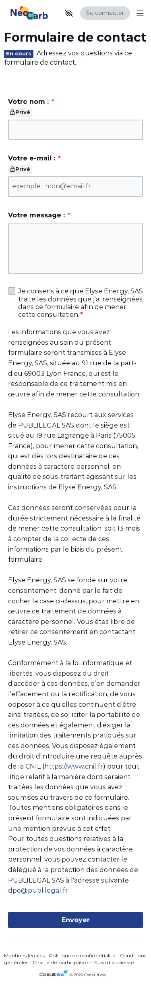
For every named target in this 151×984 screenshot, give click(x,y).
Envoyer (76, 920)
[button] (69, 13)
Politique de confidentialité (82, 955)
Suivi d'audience (114, 962)
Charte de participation (61, 962)
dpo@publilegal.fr (38, 890)
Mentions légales (24, 955)
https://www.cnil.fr (73, 766)
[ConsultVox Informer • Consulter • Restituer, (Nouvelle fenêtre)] (54, 975)
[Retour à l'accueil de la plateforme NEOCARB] (31, 13)
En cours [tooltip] (18, 54)
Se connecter (105, 13)
